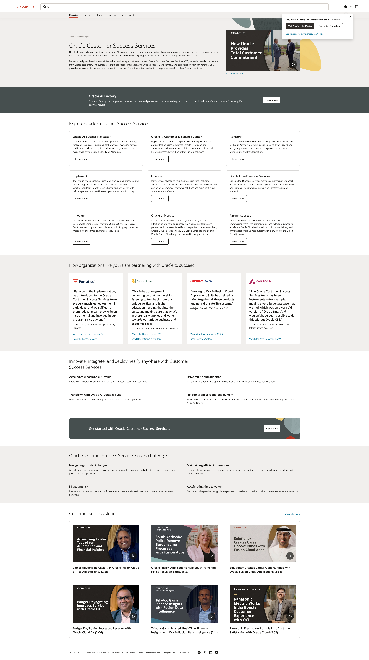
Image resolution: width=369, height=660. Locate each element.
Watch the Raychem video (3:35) (206, 333)
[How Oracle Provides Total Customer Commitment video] (263, 50)
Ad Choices (130, 652)
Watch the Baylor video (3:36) (146, 333)
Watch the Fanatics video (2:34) (88, 333)
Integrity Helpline (170, 652)
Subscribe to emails (153, 652)
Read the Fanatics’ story (85, 338)
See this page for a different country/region (304, 33)
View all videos (292, 514)
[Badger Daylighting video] (106, 604)
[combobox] (184, 6)
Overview (73, 15)
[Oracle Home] (26, 7)
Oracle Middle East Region (79, 36)
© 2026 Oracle (74, 652)
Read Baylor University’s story (146, 338)
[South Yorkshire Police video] (184, 543)
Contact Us (184, 652)
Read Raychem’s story (201, 338)
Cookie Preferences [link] (115, 652)
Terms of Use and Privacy (96, 652)
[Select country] (345, 7)
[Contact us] (357, 7)
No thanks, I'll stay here (329, 26)
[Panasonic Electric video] (263, 604)
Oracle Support (127, 15)
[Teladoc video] (184, 604)
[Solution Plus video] (263, 543)
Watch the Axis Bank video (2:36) (265, 338)
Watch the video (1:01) (234, 73)
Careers (140, 652)
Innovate (112, 15)
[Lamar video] (106, 543)
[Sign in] (351, 7)
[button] (12, 7)
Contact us (272, 428)
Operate (100, 15)
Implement (88, 15)
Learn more (271, 100)
